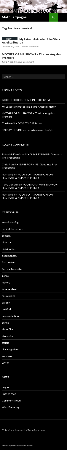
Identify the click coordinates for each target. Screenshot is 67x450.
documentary (9, 255)
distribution (8, 249)
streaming (8, 336)
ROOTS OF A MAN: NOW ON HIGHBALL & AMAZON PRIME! (27, 176)
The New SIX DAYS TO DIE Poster (22, 123)
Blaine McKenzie (11, 154)
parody (6, 302)
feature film (8, 262)
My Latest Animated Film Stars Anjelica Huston (29, 106)
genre (5, 275)
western (7, 356)
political (6, 309)
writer (5, 362)
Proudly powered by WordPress (18, 445)
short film (7, 329)
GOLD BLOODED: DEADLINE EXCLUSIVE (26, 99)
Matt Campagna (14, 17)
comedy (6, 235)
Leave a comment (30, 46)
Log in (5, 387)
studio (5, 342)
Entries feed (9, 393)
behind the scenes (12, 228)
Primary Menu (62, 17)
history (6, 282)
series (5, 322)
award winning (10, 222)
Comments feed (11, 400)
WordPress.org (11, 407)
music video (8, 295)
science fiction (10, 315)
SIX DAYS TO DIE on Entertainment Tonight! (28, 130)
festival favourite (12, 269)
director (6, 242)
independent (9, 289)
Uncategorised (10, 349)
